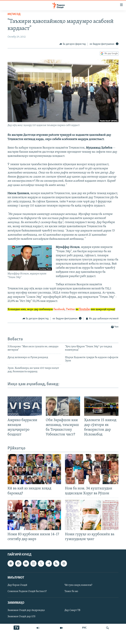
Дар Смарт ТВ (72, 610)
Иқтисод (14, 14)
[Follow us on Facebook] (18, 563)
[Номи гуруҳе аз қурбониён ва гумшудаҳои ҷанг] (91, 515)
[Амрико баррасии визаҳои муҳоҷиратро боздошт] (25, 406)
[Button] (72, 44)
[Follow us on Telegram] (48, 563)
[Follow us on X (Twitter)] (41, 563)
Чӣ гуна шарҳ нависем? (78, 585)
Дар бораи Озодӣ (17, 585)
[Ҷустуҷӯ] (107, 628)
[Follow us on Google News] (11, 563)
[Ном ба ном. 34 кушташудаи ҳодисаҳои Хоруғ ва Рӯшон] (91, 469)
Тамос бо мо (71, 591)
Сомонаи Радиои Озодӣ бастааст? (27, 591)
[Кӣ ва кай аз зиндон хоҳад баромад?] (34, 469)
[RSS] (56, 563)
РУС (84, 628)
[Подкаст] (64, 563)
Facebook (59, 309)
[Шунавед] (38, 628)
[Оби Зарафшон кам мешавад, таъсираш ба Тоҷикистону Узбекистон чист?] (63, 406)
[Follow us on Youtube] (26, 563)
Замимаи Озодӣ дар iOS (21, 616)
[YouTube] (61, 628)
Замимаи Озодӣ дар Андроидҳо (26, 610)
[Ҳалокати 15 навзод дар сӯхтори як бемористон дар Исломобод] (101, 406)
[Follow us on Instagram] (33, 563)
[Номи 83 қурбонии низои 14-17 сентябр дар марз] (34, 515)
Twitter (70, 309)
